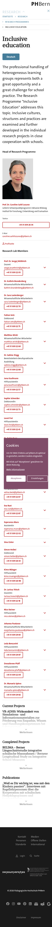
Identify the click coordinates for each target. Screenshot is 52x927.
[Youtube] (19, 903)
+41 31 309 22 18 (13, 601)
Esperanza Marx (11, 522)
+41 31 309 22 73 (13, 409)
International (38, 844)
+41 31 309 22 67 (13, 497)
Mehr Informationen (15, 470)
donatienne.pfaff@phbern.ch (17, 670)
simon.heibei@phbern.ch (15, 556)
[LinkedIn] (30, 903)
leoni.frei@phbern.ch (13, 425)
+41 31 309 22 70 (13, 306)
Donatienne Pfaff (12, 663)
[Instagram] (13, 903)
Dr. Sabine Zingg (11, 355)
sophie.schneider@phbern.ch (17, 405)
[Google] (49, 904)
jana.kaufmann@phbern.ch (16, 385)
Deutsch (11, 56)
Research (11, 12)
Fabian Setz (9, 315)
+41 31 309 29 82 (13, 694)
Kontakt (22, 836)
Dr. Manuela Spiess (12, 683)
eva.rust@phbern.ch (13, 509)
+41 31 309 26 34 (26, 224)
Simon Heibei (10, 549)
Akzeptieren (16, 478)
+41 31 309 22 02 (13, 533)
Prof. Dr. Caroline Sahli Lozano (16, 204)
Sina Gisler (9, 542)
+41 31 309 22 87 (13, 513)
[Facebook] (7, 903)
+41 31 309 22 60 (13, 346)
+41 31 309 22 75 (13, 326)
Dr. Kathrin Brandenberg (15, 281)
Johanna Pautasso (12, 623)
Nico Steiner (9, 609)
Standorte (20, 844)
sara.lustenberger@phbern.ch (17, 301)
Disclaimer (21, 917)
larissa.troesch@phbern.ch (16, 596)
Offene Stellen (38, 840)
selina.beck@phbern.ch (14, 492)
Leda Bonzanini (11, 643)
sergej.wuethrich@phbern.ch (17, 267)
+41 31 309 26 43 (13, 561)
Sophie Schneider (12, 398)
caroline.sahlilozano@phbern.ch (17, 236)
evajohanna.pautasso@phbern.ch (19, 630)
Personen (21, 840)
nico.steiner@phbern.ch (14, 616)
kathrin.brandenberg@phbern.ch (19, 287)
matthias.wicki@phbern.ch (16, 341)
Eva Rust (8, 505)
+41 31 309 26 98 (13, 581)
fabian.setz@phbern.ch (14, 321)
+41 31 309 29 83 (13, 634)
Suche (36, 856)
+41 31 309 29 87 (13, 654)
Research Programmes (17, 22)
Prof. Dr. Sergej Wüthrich (15, 261)
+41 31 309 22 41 (13, 429)
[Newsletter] (36, 904)
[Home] (40, 4)
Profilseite (9, 243)
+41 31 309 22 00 (13, 674)
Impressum (36, 917)
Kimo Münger (10, 569)
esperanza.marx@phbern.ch (17, 528)
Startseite (7, 17)
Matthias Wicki (11, 335)
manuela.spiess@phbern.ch (16, 690)
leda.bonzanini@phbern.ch (16, 650)
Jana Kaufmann (11, 378)
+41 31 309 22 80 (13, 369)
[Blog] (42, 904)
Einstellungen (37, 478)
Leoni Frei (8, 418)
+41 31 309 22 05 (13, 272)
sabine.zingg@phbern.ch (15, 365)
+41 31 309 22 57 (13, 389)
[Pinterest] (24, 903)
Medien (35, 836)
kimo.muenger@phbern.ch (16, 576)
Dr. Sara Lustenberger (14, 295)
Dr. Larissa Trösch (11, 589)
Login (22, 856)
